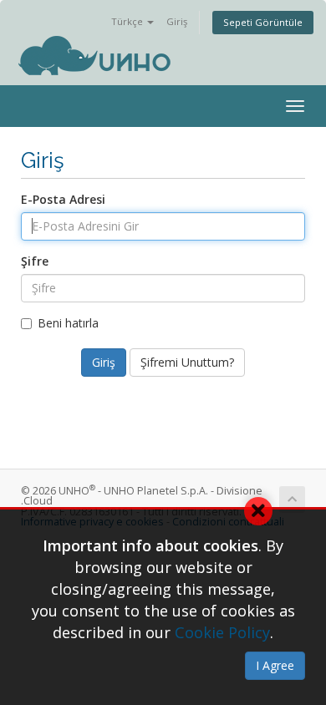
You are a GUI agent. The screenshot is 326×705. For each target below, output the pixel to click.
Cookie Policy (222, 632)
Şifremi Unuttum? (187, 362)
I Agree (275, 665)
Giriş (176, 21)
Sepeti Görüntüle (263, 22)
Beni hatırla (68, 323)
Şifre (34, 261)
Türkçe (128, 21)
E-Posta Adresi (63, 199)
